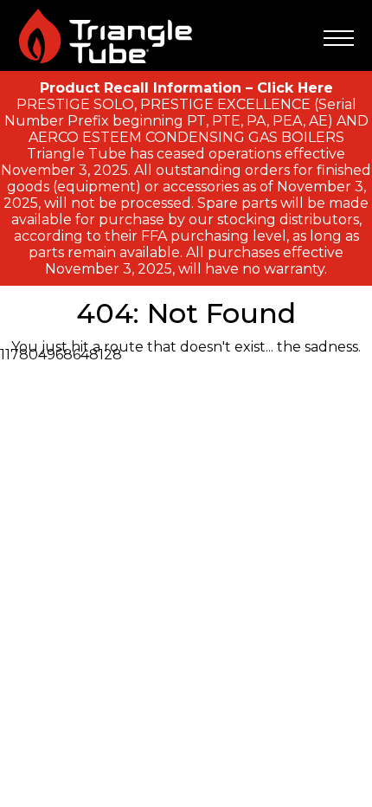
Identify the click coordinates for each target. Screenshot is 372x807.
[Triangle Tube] (105, 36)
